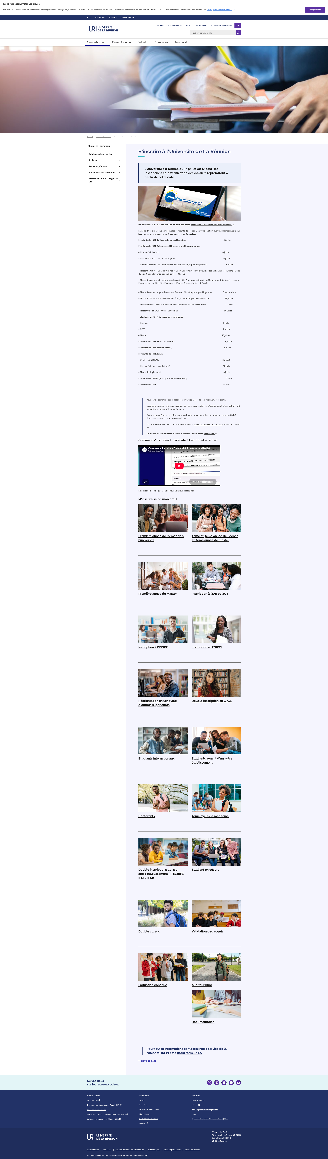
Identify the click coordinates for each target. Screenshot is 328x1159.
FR (238, 26)
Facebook (224, 1082)
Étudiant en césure (205, 869)
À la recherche (127, 17)
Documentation (203, 1022)
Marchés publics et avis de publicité (205, 1110)
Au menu (113, 17)
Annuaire (204, 26)
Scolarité (93, 160)
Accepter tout (315, 9)
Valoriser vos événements (96, 1110)
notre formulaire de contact (208, 424)
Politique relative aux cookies (221, 9)
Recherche (142, 42)
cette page (189, 490)
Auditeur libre (202, 985)
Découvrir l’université (121, 42)
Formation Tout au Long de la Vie (103, 180)
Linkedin (216, 1082)
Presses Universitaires (224, 26)
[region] (164, 7)
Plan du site (107, 1149)
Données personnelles (172, 1149)
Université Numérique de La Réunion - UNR (104, 1119)
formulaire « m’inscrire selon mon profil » (213, 224)
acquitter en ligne (179, 418)
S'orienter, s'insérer (98, 166)
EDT (192, 26)
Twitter (209, 1082)
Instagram (231, 1082)
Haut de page (148, 1061)
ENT (163, 26)
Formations (143, 1105)
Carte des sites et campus (148, 1119)
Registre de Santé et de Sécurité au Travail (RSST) (210, 1119)
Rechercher (238, 32)
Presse (194, 1114)
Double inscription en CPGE (212, 701)
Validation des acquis (207, 931)
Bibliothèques (177, 26)
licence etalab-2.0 (140, 1155)
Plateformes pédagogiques (149, 1109)
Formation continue (152, 985)
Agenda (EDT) (93, 1100)
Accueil (90, 137)
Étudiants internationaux (156, 758)
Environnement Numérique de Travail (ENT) (104, 1105)
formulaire (210, 433)
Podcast (143, 1123)
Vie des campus (161, 42)
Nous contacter (93, 1149)
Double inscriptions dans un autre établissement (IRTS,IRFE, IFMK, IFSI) (161, 874)
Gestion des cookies (192, 1149)
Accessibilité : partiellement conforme (130, 1149)
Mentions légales (154, 1149)
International (181, 42)
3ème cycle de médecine (210, 816)
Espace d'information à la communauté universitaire (107, 1114)
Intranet (196, 1105)
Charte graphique (198, 1100)
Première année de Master (157, 594)
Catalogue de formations (101, 154)
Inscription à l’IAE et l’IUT (210, 594)
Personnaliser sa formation (102, 172)
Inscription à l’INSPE (153, 647)
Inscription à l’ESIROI (207, 647)
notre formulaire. (189, 1053)
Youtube (238, 1082)
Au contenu (99, 17)
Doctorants (146, 816)
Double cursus (149, 931)
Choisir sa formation (96, 42)
